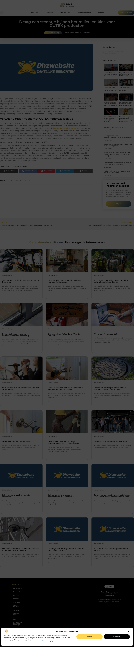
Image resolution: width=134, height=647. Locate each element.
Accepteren (89, 636)
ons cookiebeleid (42, 641)
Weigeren (116, 636)
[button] (129, 631)
